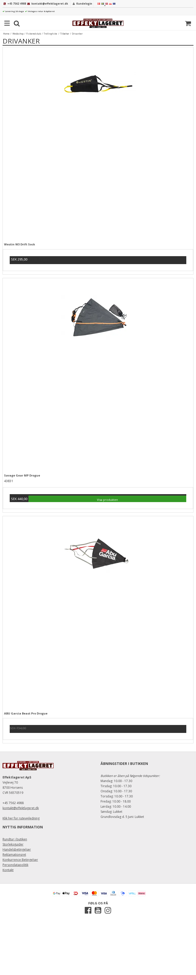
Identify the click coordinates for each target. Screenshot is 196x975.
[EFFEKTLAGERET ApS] (98, 23)
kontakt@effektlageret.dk (49, 3)
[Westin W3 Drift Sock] (98, 142)
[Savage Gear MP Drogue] (98, 373)
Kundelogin (84, 3)
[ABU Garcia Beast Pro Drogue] (98, 611)
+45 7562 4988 (16, 3)
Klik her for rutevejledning (21, 818)
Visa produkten (107, 500)
